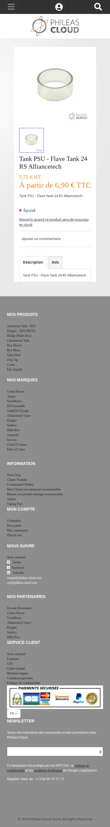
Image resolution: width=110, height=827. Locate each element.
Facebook (18, 568)
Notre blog (14, 475)
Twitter (16, 562)
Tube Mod (13, 355)
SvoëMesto (14, 401)
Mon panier (14, 525)
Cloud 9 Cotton (16, 444)
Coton (11, 365)
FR (12, 713)
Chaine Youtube (17, 480)
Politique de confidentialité (23, 683)
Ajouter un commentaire (41, 238)
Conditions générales (20, 678)
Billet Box (13, 430)
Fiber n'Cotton (16, 449)
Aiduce (11, 499)
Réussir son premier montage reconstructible (35, 494)
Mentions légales (17, 673)
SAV (10, 664)
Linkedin (18, 573)
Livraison (13, 659)
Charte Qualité (16, 668)
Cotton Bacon (15, 391)
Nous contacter (16, 557)
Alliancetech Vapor (19, 416)
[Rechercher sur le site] (98, 7)
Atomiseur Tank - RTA (21, 326)
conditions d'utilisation (48, 770)
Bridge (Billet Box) (19, 336)
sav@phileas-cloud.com (22, 583)
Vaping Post (14, 504)
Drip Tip (12, 360)
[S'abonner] (100, 752)
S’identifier (14, 521)
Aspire (11, 396)
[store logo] (55, 26)
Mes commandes (17, 530)
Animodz (13, 435)
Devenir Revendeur (19, 608)
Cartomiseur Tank (18, 340)
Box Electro (14, 345)
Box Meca (13, 350)
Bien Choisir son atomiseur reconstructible (34, 489)
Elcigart (12, 420)
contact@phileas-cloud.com (24, 578)
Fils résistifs (14, 369)
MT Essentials (16, 406)
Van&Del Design (18, 411)
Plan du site (14, 535)
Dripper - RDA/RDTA (21, 331)
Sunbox (12, 425)
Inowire (12, 440)
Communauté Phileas (20, 484)
